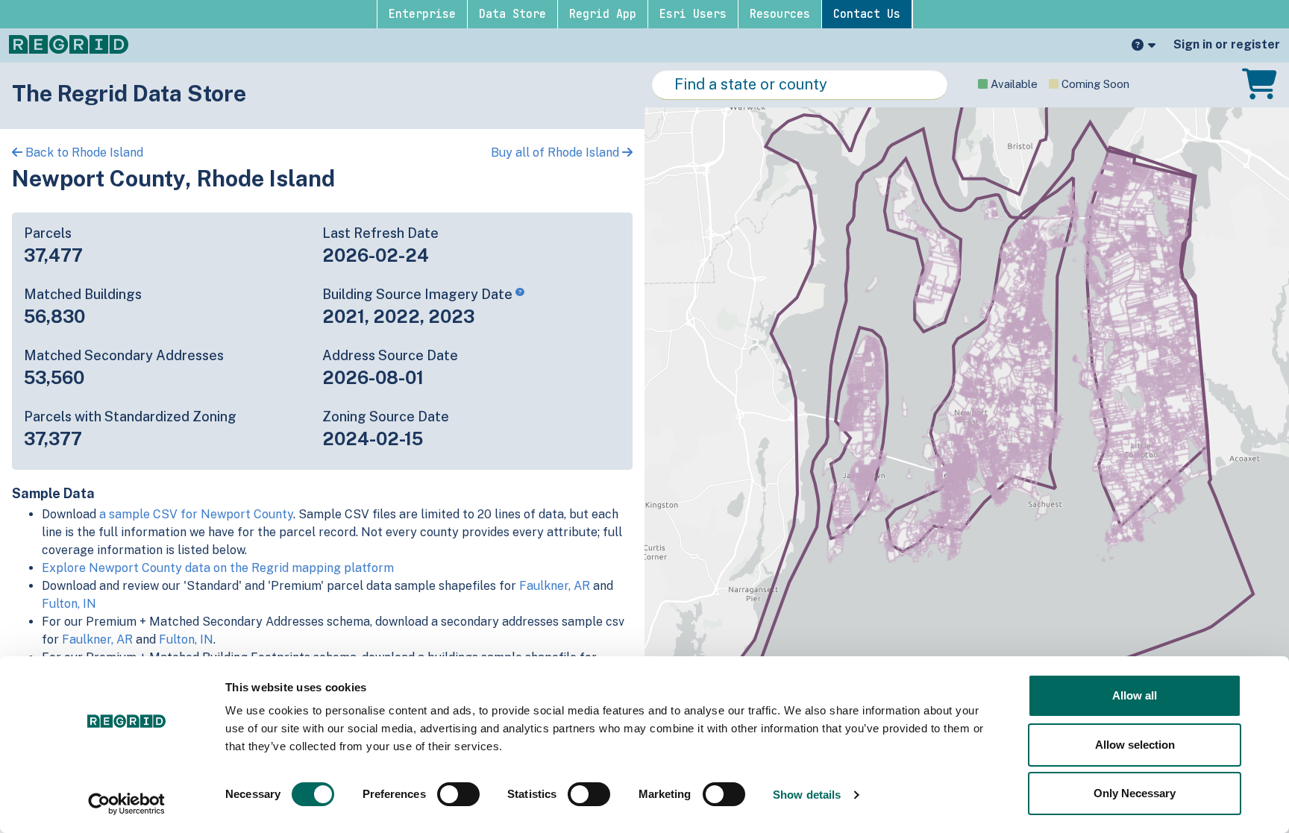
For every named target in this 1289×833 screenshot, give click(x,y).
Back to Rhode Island (82, 152)
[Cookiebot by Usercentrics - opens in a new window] (126, 804)
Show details (807, 794)
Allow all (1134, 695)
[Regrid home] (68, 43)
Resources (780, 14)
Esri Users (693, 14)
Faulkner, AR (554, 586)
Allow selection (1135, 744)
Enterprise (422, 14)
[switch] (458, 794)
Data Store (512, 14)
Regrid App (602, 14)
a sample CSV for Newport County (196, 514)
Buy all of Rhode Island (556, 152)
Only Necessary (1135, 793)
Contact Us (866, 14)
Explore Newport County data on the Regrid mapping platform (218, 568)
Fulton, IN (69, 604)
